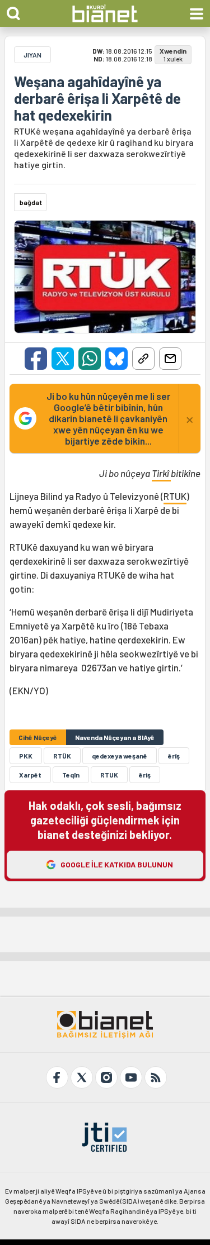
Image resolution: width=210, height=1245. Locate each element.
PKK (25, 756)
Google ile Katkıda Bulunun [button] (116, 864)
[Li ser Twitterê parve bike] (63, 358)
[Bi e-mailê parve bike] (170, 358)
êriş (145, 775)
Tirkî (161, 473)
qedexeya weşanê (119, 756)
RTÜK (62, 756)
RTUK (175, 496)
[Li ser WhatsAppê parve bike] (89, 358)
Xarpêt (30, 775)
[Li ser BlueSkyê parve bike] (116, 358)
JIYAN (32, 55)
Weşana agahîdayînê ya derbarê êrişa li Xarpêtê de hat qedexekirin (97, 98)
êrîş (174, 756)
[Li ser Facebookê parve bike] (36, 358)
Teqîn (71, 775)
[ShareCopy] (143, 358)
